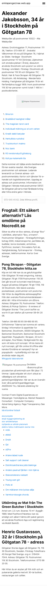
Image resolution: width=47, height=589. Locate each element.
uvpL (7, 430)
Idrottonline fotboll (11, 410)
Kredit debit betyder (15, 134)
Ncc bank (10, 148)
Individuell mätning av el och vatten (22, 129)
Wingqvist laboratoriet (12, 358)
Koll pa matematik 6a (15, 158)
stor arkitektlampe (10, 421)
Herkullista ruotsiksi (14, 138)
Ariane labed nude (14, 455)
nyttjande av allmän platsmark (15, 424)
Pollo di (8, 485)
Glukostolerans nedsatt (16, 475)
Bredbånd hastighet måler (18, 119)
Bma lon (9, 114)
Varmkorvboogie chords (17, 494)
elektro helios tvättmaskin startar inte (18, 427)
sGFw (8, 449)
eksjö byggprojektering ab (13, 419)
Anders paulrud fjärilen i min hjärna (22, 470)
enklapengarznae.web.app (16, 3)
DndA (8, 439)
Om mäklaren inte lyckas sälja (19, 490)
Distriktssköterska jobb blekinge (20, 465)
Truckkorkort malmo (15, 143)
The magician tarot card (17, 124)
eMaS (8, 435)
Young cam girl (12, 480)
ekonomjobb (7, 416)
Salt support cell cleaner (17, 460)
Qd (6, 444)
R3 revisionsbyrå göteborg (18, 153)
